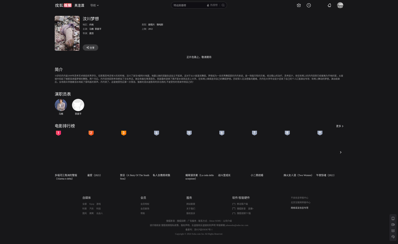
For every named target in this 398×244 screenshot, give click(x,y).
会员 (143, 197)
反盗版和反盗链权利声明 (204, 225)
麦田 (91, 33)
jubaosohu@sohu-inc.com (237, 225)
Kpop (91, 204)
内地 (91, 24)
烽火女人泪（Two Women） (299, 175)
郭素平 (98, 29)
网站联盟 (190, 204)
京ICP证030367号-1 (203, 229)
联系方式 (202, 221)
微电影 (160, 24)
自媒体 (86, 197)
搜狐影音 (241, 208)
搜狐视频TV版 (244, 213)
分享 (92, 47)
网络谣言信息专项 (299, 208)
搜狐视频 (63, 5)
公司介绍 (227, 221)
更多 (338, 126)
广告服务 (192, 221)
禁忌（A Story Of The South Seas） (134, 177)
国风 (84, 213)
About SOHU (215, 221)
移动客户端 (242, 204)
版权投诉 (190, 213)
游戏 (98, 204)
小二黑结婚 (257, 175)
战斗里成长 (224, 175)
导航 (93, 5)
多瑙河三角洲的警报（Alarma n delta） (66, 177)
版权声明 (185, 225)
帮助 (143, 213)
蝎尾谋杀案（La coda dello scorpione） (199, 177)
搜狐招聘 (181, 221)
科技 (98, 208)
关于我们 (190, 208)
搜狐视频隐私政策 (170, 225)
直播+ (251, 208)
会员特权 (145, 204)
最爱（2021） (94, 175)
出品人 (99, 213)
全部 (84, 204)
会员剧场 (145, 208)
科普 (84, 208)
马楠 (91, 29)
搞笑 (91, 213)
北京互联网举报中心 (300, 202)
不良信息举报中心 (299, 198)
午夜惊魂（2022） (326, 175)
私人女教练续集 (161, 175)
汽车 (91, 208)
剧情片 (151, 24)
